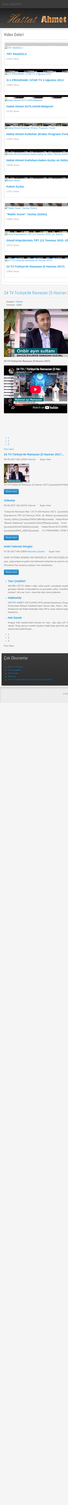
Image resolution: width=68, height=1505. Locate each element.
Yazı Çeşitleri (16, 581)
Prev (6, 449)
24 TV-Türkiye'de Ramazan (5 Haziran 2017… (34, 454)
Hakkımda (14, 597)
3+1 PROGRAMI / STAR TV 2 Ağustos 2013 (35, 80)
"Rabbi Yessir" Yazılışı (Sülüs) (26, 214)
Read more (11, 491)
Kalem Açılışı (15, 186)
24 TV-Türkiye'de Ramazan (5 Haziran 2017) (35, 266)
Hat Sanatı (15, 617)
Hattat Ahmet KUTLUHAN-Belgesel (29, 106)
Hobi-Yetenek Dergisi (18, 546)
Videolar (19, 301)
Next (11, 449)
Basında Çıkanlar (36, 551)
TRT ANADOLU (16, 54)
